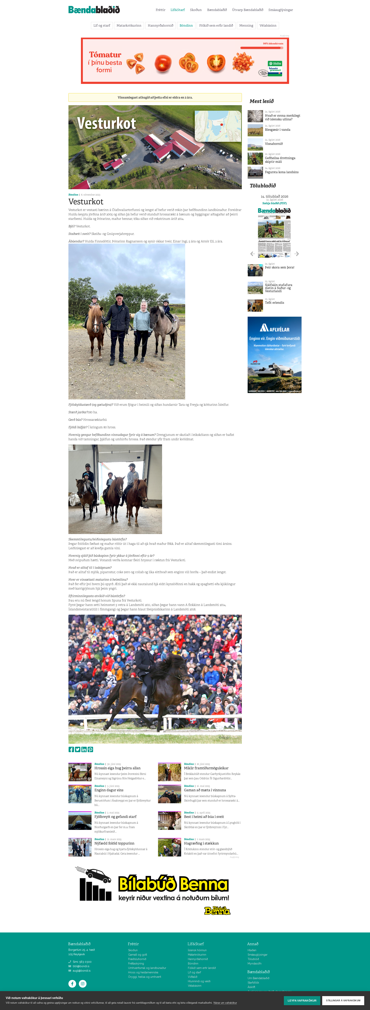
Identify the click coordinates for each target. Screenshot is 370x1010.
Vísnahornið (274, 144)
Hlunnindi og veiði (199, 981)
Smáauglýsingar (280, 10)
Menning (246, 25)
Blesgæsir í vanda (277, 130)
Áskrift (251, 987)
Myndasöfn (255, 963)
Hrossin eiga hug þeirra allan (117, 768)
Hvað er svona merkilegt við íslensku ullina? (282, 117)
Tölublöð (253, 959)
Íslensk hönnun (197, 950)
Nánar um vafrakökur (225, 1002)
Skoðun (196, 10)
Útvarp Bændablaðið (247, 10)
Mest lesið (262, 101)
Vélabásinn (268, 25)
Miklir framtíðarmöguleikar (206, 768)
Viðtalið (192, 976)
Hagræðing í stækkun (201, 843)
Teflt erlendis (274, 303)
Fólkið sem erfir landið (216, 25)
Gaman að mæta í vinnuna (205, 790)
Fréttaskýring (136, 963)
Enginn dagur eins (108, 790)
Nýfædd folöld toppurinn (114, 843)
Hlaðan (252, 950)
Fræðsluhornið (137, 959)
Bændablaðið (217, 10)
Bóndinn (186, 25)
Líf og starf (101, 25)
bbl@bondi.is (80, 966)
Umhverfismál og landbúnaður (147, 967)
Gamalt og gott (137, 954)
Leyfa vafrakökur (302, 1000)
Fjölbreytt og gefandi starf (115, 816)
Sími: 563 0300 (82, 961)
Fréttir (160, 10)
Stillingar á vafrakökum (343, 1000)
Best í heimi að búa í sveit (204, 816)
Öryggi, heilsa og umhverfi (144, 976)
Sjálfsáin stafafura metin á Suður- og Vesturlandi (278, 288)
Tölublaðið (263, 185)
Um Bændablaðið (258, 978)
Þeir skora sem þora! (279, 267)
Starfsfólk (253, 982)
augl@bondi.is (81, 970)
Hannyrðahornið (160, 25)
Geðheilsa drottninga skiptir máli (280, 160)
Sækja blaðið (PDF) (274, 203)
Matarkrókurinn (129, 25)
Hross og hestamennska (143, 972)
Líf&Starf (178, 10)
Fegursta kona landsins (282, 172)
